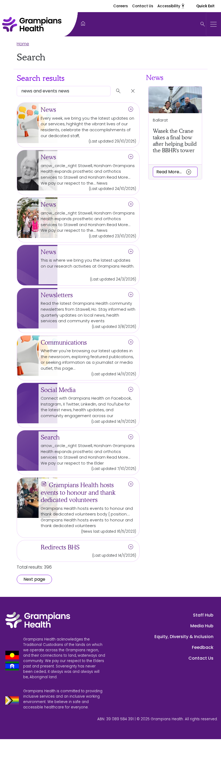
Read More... (174, 172)
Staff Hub (203, 615)
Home (23, 44)
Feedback (202, 647)
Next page (34, 579)
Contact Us (142, 6)
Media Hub (201, 626)
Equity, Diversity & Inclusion (183, 637)
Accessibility (171, 6)
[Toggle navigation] (213, 24)
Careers (120, 6)
